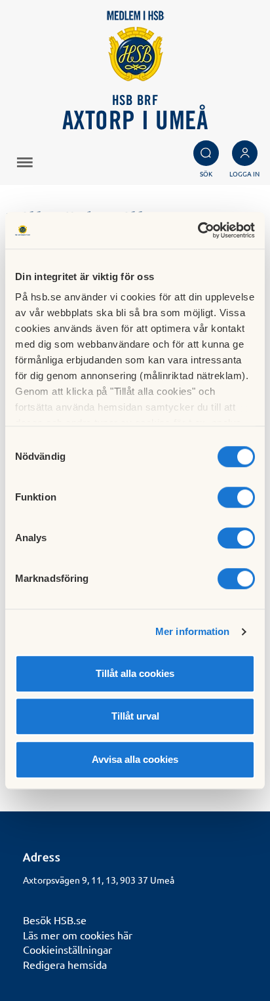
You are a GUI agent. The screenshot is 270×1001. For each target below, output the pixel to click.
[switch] (236, 497)
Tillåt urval (135, 716)
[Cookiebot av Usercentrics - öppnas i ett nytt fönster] (197, 230)
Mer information (192, 631)
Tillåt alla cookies (135, 673)
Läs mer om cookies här (77, 934)
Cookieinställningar (67, 949)
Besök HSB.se (55, 919)
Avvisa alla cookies (135, 759)
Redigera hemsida (65, 964)
